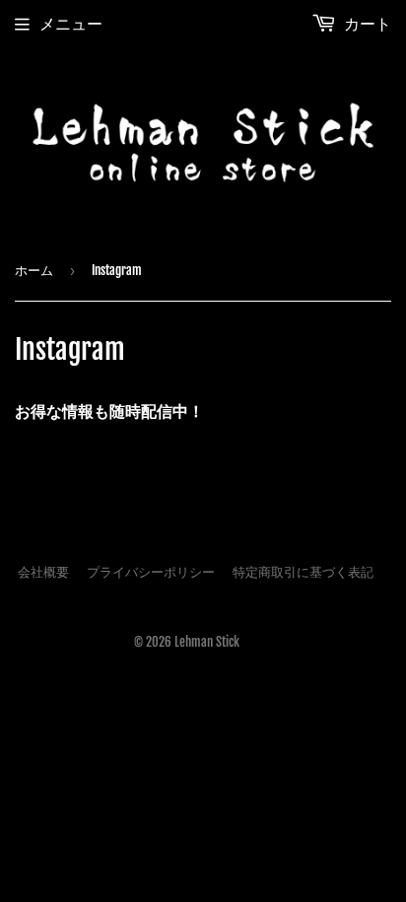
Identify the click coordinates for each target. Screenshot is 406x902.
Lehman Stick (206, 642)
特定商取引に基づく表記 (303, 572)
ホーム (34, 270)
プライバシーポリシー (151, 572)
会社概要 (43, 572)
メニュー (70, 24)
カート (366, 24)
